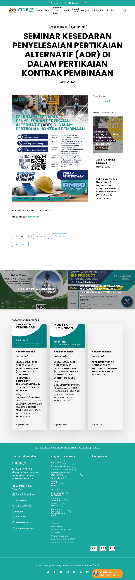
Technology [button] (56, 478)
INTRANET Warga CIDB (61, 529)
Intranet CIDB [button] (46, 447)
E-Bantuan (17, 511)
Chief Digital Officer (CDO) (63, 539)
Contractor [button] (56, 462)
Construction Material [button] (61, 470)
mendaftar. (33, 216)
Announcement (59, 26)
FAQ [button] (36, 447)
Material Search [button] (23, 522)
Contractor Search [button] (25, 528)
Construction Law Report (62, 542)
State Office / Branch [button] (26, 494)
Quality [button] (54, 490)
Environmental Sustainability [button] (57, 494)
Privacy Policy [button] (85, 447)
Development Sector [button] (60, 466)
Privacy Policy (57, 526)
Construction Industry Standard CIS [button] (61, 474)
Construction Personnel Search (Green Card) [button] (58, 512)
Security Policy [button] (71, 447)
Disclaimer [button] (58, 447)
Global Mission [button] (54, 505)
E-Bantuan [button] (21, 516)
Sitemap (55, 523)
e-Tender (55, 532)
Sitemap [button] (96, 447)
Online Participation (60, 536)
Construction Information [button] (57, 499)
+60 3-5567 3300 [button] (24, 505)
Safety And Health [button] (54, 484)
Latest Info (79, 26)
